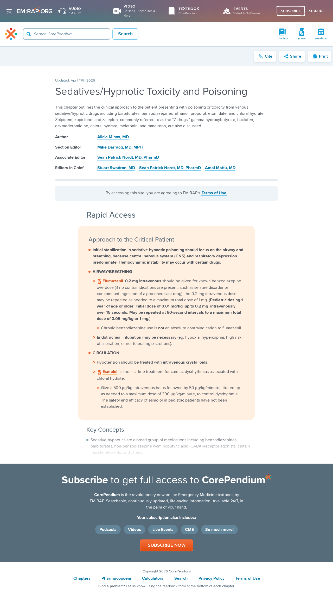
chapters (283, 38)
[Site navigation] (9, 11)
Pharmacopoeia (116, 578)
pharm (301, 38)
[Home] (11, 34)
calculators (321, 38)
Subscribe (291, 11)
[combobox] (66, 34)
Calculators (152, 578)
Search (181, 578)
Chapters (82, 578)
